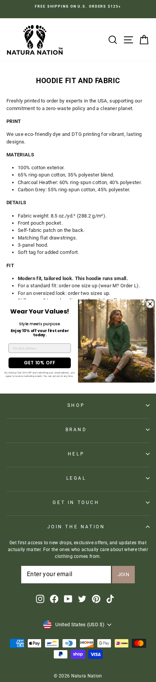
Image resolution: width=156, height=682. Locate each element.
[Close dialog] (150, 303)
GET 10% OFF (40, 362)
